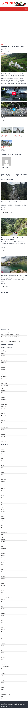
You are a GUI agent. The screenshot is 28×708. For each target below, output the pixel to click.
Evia (2, 525)
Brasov (2, 483)
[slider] (7, 115)
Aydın (2, 467)
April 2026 (3, 355)
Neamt (2, 615)
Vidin (2, 696)
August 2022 (3, 429)
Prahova (3, 629)
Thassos (2, 673)
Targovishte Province (5, 666)
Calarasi (2, 495)
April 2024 (3, 397)
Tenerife (2, 671)
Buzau (2, 493)
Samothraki (3, 641)
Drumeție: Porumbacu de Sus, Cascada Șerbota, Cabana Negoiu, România (13, 238)
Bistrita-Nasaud (4, 477)
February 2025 (4, 376)
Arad (2, 458)
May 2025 (3, 369)
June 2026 (3, 353)
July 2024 (3, 390)
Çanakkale (3, 497)
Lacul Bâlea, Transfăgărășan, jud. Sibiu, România (14, 275)
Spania (2, 661)
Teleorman (3, 668)
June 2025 (3, 367)
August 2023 (3, 406)
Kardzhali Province (4, 574)
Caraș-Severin (4, 500)
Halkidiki (3, 553)
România (20, 154)
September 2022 (4, 427)
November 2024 (4, 381)
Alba (2, 447)
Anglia (2, 453)
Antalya (2, 456)
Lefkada (2, 590)
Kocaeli (2, 583)
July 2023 (3, 408)
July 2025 (3, 365)
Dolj (2, 523)
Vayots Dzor (3, 691)
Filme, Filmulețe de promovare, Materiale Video (12, 703)
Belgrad (2, 472)
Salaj (2, 636)
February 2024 (4, 399)
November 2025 (4, 360)
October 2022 (4, 425)
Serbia (2, 645)
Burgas (2, 490)
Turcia (2, 680)
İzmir (2, 571)
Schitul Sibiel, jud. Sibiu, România (5, 147)
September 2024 (4, 385)
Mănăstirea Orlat (14, 154)
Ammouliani (3, 451)
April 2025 (3, 372)
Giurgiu (2, 544)
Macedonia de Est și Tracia (6, 597)
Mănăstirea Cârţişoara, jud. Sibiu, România (17, 134)
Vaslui (2, 689)
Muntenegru (3, 613)
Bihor (2, 474)
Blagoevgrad (3, 479)
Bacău (2, 470)
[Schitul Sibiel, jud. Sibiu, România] (6, 143)
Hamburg (3, 555)
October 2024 (4, 383)
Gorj (2, 546)
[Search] (26, 9)
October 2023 (4, 404)
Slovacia (2, 657)
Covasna (3, 511)
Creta (2, 514)
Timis (2, 675)
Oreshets (3, 624)
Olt (2, 622)
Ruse (2, 634)
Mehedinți (3, 606)
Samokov (3, 638)
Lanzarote (3, 588)
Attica (2, 465)
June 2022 (3, 434)
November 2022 (4, 422)
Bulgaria (3, 488)
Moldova (3, 608)
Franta (2, 530)
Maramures (3, 604)
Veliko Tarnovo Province (5, 694)
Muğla (2, 611)
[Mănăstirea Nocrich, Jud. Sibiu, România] (6, 130)
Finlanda (3, 527)
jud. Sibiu (7, 154)
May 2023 (3, 411)
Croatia (2, 516)
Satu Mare (3, 643)
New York (3, 620)
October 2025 (4, 362)
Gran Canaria (3, 548)
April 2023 (3, 413)
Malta (2, 601)
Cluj (2, 507)
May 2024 (3, 395)
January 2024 (3, 402)
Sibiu (2, 44)
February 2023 (4, 418)
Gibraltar (3, 541)
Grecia (2, 551)
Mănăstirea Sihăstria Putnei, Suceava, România (10, 336)
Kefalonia (3, 578)
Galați (2, 534)
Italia (2, 569)
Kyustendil (3, 585)
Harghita (3, 557)
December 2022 (4, 420)
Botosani (3, 481)
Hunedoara (3, 560)
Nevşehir (3, 618)
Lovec (2, 592)
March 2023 (3, 415)
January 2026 (3, 358)
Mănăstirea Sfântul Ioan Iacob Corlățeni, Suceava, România (12, 339)
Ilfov (2, 567)
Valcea (2, 685)
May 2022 (3, 436)
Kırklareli (3, 581)
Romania (3, 631)
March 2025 (3, 374)
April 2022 (3, 439)
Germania (3, 539)
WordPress (9, 706)
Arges (2, 460)
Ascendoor (22, 704)
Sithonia (2, 655)
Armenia (3, 463)
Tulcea (2, 678)
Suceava (3, 664)
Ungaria (2, 682)
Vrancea (3, 698)
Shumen (2, 648)
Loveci (2, 594)
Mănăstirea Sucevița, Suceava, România (9, 332)
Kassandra (3, 576)
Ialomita (2, 562)
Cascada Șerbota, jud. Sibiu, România (11, 201)
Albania (2, 449)
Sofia (2, 659)
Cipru (2, 504)
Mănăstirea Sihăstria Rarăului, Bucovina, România (10, 334)
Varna (2, 687)
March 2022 (3, 441)
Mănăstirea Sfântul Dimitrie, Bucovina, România (10, 341)
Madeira (3, 599)
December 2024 (4, 378)
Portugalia (3, 627)
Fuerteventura (4, 532)
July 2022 (3, 432)
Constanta (3, 509)
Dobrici (2, 521)
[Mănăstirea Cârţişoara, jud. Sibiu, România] (18, 130)
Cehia (2, 502)
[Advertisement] (14, 25)
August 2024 (3, 388)
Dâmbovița (3, 518)
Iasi (2, 564)
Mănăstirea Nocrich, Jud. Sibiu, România (6, 134)
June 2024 (3, 392)
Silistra (2, 652)
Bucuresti (3, 486)
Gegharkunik (3, 537)
